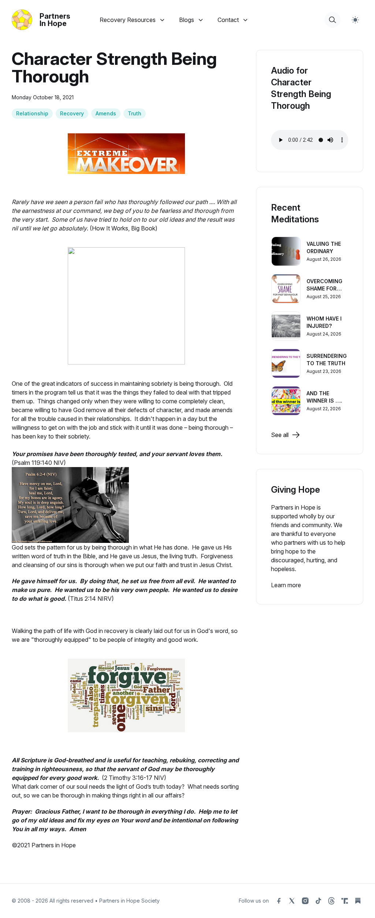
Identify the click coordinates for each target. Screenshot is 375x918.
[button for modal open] (332, 20)
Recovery (72, 113)
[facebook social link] (278, 900)
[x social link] (291, 900)
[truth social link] (344, 900)
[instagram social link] (305, 900)
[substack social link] (357, 900)
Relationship (32, 113)
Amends (106, 113)
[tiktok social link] (318, 900)
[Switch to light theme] (355, 20)
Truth (134, 113)
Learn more (286, 585)
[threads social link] (331, 900)
